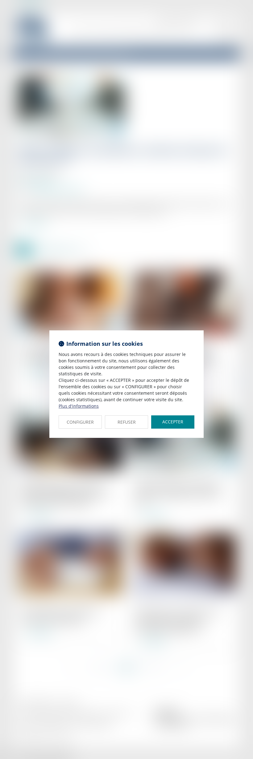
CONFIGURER (80, 422)
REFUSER (127, 422)
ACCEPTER (172, 422)
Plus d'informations (79, 406)
